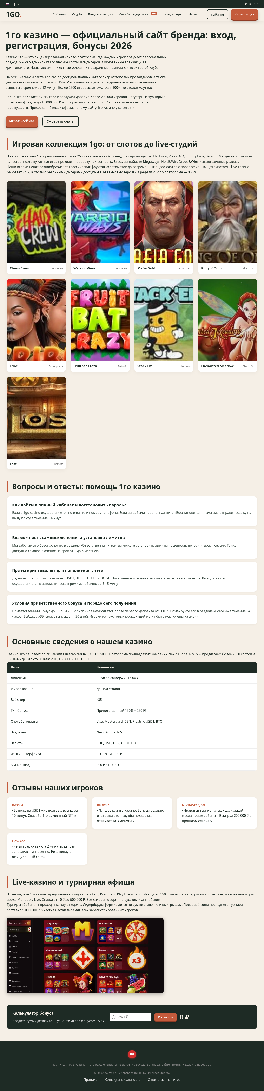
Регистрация (244, 14)
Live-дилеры (172, 14)
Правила (91, 1079)
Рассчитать (165, 1017)
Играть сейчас (21, 121)
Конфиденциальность (123, 1079)
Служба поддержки (137, 14)
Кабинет (217, 14)
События (59, 14)
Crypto (77, 14)
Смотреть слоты (61, 121)
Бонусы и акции (100, 14)
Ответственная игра (164, 1079)
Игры (193, 14)
